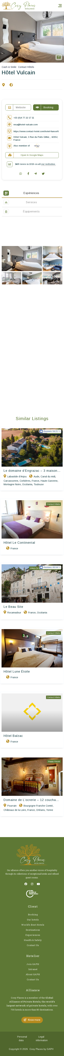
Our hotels (33, 919)
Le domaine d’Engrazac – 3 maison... (32, 470)
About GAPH (33, 974)
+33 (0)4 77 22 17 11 (23, 118)
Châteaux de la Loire (15, 810)
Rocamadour (14, 612)
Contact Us (33, 945)
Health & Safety (33, 940)
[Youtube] (38, 884)
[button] (32, 1020)
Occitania (27, 484)
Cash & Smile (9, 67)
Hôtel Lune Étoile (17, 671)
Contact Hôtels (26, 67)
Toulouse (39, 484)
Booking (33, 914)
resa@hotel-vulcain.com (25, 124)
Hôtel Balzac (13, 736)
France (35, 480)
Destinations (33, 929)
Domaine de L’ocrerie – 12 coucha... (31, 800)
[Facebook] (26, 884)
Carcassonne (11, 480)
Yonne (49, 810)
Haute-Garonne (49, 480)
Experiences (32, 934)
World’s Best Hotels (32, 924)
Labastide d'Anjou (17, 476)
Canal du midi (48, 476)
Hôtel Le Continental (19, 542)
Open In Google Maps (32, 155)
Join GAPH (32, 964)
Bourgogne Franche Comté (38, 805)
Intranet (33, 969)
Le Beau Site (13, 606)
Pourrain (12, 805)
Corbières (25, 480)
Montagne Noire (12, 484)
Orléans (40, 810)
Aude (36, 476)
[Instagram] (32, 884)
